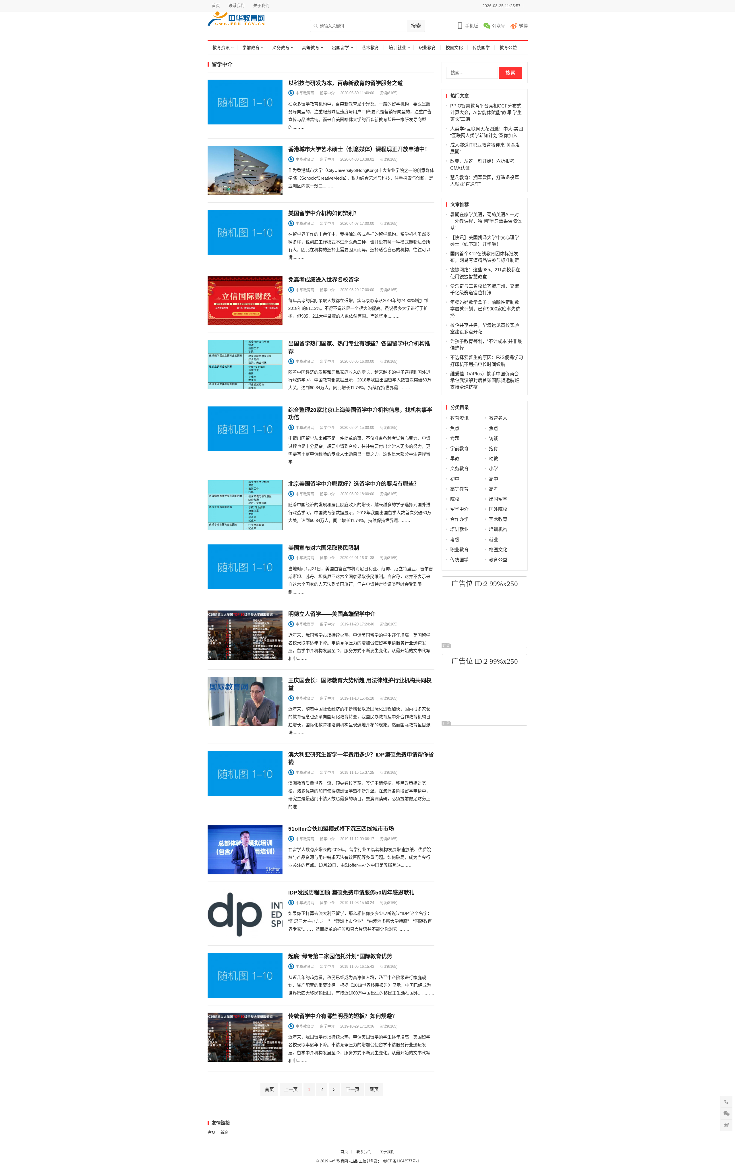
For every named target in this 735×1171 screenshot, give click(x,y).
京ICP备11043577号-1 (400, 1161)
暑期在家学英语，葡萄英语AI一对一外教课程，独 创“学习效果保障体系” (486, 221)
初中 (454, 479)
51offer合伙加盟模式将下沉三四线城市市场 (341, 829)
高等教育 (310, 47)
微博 (523, 25)
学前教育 (251, 47)
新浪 (224, 1132)
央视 (211, 1132)
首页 (216, 5)
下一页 (352, 1089)
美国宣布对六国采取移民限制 (323, 548)
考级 (454, 539)
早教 (454, 458)
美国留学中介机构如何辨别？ (323, 213)
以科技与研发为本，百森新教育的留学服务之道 (345, 83)
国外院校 (498, 509)
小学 (493, 468)
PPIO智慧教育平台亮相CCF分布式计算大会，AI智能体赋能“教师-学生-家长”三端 (486, 112)
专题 (454, 438)
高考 (493, 489)
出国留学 (340, 47)
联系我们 (237, 5)
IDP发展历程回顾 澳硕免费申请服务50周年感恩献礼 (351, 893)
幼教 (493, 458)
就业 (493, 539)
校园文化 (454, 47)
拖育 (493, 448)
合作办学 (459, 519)
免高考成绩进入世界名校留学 (323, 280)
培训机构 (498, 529)
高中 (493, 479)
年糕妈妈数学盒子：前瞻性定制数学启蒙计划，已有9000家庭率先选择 (485, 309)
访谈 (493, 438)
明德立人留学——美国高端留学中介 (332, 614)
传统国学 (481, 47)
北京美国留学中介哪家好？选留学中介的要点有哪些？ (353, 484)
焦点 (454, 428)
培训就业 (397, 47)
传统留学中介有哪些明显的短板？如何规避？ (342, 1016)
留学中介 (327, 93)
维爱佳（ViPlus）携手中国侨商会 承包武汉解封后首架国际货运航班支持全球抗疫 (484, 380)
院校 (454, 499)
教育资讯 (221, 47)
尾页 (374, 1089)
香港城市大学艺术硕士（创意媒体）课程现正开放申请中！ (359, 149)
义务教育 (280, 47)
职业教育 (427, 47)
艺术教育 (370, 47)
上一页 (291, 1089)
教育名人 (498, 418)
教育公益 (508, 47)
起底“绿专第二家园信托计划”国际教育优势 (340, 956)
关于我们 (261, 5)
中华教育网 (305, 93)
